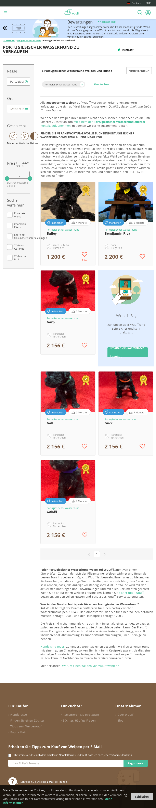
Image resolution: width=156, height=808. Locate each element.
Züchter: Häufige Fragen (79, 720)
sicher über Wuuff (131, 593)
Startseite (9, 40)
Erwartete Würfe (19, 215)
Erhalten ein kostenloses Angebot (127, 352)
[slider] (7, 178)
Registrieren (135, 763)
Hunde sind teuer (52, 646)
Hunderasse (18, 714)
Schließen (142, 796)
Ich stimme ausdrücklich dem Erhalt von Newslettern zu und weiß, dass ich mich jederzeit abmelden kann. (72, 755)
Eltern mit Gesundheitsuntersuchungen (30, 236)
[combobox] (18, 82)
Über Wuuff (125, 714)
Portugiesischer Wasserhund (61, 84)
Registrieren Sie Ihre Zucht (81, 714)
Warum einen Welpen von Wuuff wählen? (90, 666)
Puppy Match (19, 732)
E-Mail (50, 782)
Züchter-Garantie (19, 247)
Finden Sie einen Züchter (27, 720)
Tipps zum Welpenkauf (26, 726)
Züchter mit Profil (20, 257)
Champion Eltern (20, 225)
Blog (120, 720)
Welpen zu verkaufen (29, 40)
